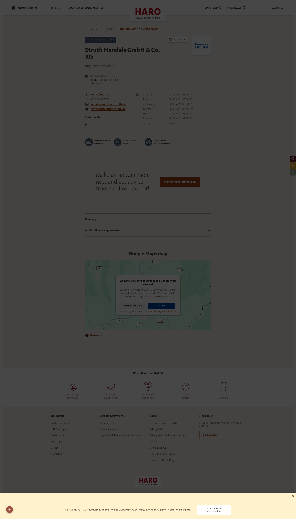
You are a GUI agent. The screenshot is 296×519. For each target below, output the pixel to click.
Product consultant (60, 423)
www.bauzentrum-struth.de (108, 109)
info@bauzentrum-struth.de (108, 104)
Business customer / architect (87, 8)
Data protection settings (162, 460)
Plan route (95, 335)
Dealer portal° (58, 435)
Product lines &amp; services (102, 230)
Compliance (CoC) (159, 447)
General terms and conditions (165, 423)
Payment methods (109, 429)
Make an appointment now (180, 181)
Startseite (95, 29)
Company (91, 219)
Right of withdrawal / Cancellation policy (121, 435)
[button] (293, 159)
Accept (161, 305)
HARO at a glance (60, 429)
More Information (133, 305)
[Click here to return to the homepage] (148, 481)
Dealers (110, 29)
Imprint (154, 441)
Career (54, 447)
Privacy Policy (157, 429)
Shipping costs (107, 423)
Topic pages (57, 441)
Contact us (56, 453)
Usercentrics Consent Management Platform (154, 311)
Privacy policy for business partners (168, 435)
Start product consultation (214, 510)
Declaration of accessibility (164, 453)
